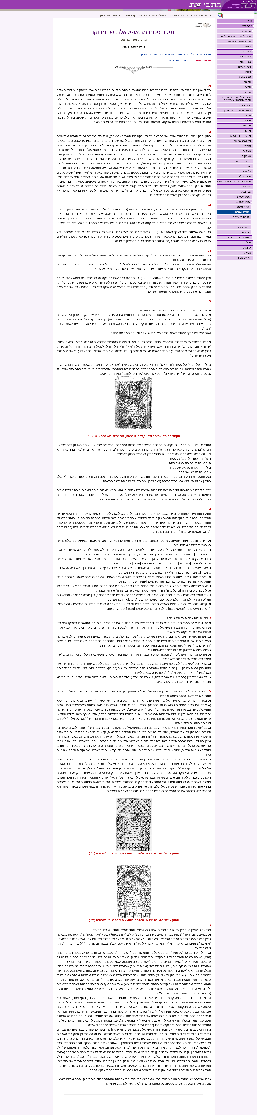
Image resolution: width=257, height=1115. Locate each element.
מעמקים (246, 156)
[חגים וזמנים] (172, 4)
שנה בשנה (245, 191)
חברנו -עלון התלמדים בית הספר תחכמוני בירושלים (236, 99)
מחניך (247, 130)
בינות (248, 46)
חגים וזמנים (242, 211)
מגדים (247, 120)
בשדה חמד (245, 61)
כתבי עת (247, 26)
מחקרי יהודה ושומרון (239, 135)
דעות (248, 71)
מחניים (247, 125)
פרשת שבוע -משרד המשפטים (234, 181)
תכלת (248, 242)
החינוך (247, 81)
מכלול (247, 145)
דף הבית (206, 15)
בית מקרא (245, 56)
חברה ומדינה (242, 222)
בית (250, 20)
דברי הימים (244, 66)
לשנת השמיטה (241, 217)
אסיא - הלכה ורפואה (239, 41)
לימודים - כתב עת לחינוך (237, 110)
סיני (249, 166)
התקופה (246, 92)
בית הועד (246, 51)
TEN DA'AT (244, 257)
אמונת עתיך (244, 31)
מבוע (248, 115)
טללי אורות (245, 105)
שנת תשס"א (243, 201)
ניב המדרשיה (243, 161)
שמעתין (246, 186)
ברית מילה (243, 206)
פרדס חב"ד (244, 176)
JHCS (247, 252)
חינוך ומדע (243, 227)
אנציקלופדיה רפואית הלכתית (234, 36)
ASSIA (247, 247)
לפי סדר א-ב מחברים (238, 237)
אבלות (245, 232)
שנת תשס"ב (243, 196)
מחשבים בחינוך (242, 140)
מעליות (247, 150)
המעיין (247, 87)
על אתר (247, 171)
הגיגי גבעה (245, 76)
